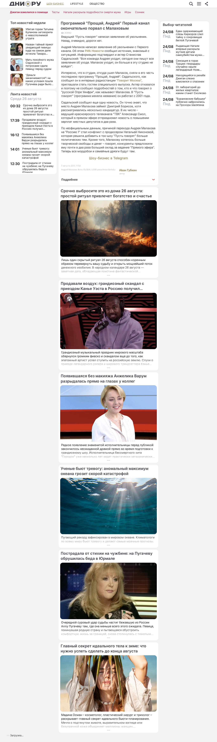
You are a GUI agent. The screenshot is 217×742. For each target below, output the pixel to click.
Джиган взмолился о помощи (29, 12)
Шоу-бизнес (55, 3)
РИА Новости (95, 51)
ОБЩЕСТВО (97, 3)
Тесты (55, 12)
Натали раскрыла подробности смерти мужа (92, 12)
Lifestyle (76, 3)
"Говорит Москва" (129, 80)
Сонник (139, 12)
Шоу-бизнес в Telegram (108, 158)
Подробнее (69, 179)
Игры (128, 12)
